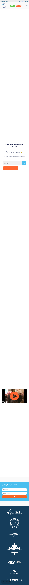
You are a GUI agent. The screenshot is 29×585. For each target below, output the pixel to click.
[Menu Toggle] (26, 6)
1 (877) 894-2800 (4, 1)
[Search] (24, 163)
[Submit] (14, 496)
